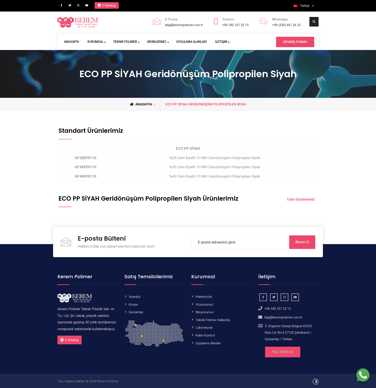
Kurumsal (95, 41)
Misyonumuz (205, 312)
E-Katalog (109, 5)
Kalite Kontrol (205, 335)
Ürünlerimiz (156, 41)
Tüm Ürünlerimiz (301, 199)
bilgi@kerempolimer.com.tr (184, 25)
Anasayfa (71, 41)
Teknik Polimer (125, 41)
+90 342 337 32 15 (235, 25)
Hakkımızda (204, 297)
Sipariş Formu (295, 42)
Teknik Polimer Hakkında (213, 320)
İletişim (221, 41)
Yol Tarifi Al (282, 352)
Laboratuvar (204, 328)
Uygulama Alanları (191, 41)
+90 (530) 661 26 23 (286, 25)
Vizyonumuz (204, 304)
